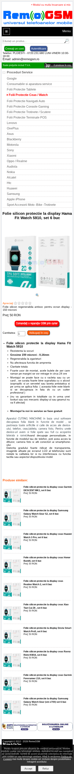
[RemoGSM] (38, 25)
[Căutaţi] (66, 42)
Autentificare (38, 48)
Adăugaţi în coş (38, 332)
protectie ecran (35, 475)
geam (48, 475)
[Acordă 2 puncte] (19, 303)
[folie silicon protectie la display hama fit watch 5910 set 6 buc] (37, 295)
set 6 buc (15, 472)
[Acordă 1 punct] (15, 303)
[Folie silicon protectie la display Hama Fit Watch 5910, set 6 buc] (37, 291)
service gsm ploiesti (33, 472)
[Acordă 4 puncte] (26, 303)
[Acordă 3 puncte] (22, 303)
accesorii (50, 472)
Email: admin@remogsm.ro (21, 59)
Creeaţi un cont (14, 48)
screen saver (17, 475)
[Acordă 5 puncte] (29, 303)
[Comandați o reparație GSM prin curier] (37, 326)
